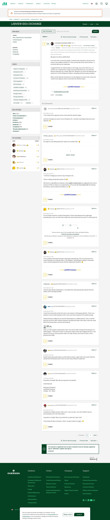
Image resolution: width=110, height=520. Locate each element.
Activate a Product (88, 487)
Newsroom (68, 487)
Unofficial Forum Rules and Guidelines (70, 234)
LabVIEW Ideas (34, 19)
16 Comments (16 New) (89, 45)
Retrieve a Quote (51, 483)
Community (17, 19)
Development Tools (18, 75)
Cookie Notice (26, 516)
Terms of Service (51, 487)
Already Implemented (19, 129)
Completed (16, 54)
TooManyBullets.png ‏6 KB (61, 91)
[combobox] (73, 31)
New (14, 37)
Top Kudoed (27, 37)
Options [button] (45, 36)
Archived (16, 131)
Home (10, 19)
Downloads (86, 477)
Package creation (18, 93)
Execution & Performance (20, 78)
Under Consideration (19, 115)
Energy (30, 489)
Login (91, 24)
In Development (17, 40)
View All (25, 138)
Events (66, 493)
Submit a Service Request (90, 490)
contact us (45, 13)
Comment (51, 451)
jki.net (73, 155)
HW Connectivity (17, 84)
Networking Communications (20, 90)
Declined (15, 49)
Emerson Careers (70, 483)
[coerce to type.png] (47, 327)
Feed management (18, 81)
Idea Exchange (25, 19)
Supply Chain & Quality (71, 490)
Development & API (18, 71)
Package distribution (18, 96)
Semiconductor (32, 499)
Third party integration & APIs (20, 99)
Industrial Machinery (34, 492)
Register (85, 24)
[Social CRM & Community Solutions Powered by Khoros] (93, 458)
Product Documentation (90, 480)
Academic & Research (34, 477)
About (66, 480)
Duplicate (15, 52)
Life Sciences (32, 496)
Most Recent (20, 37)
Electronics (31, 486)
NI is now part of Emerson (72, 477)
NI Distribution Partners (53, 477)
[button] (44, 43)
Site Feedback (87, 493)
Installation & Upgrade (19, 87)
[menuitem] (13, 4)
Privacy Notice (52, 514)
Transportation (32, 502)
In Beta (15, 42)
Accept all (79, 514)
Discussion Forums (88, 483)
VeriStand (28, 103)
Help (97, 24)
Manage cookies (68, 514)
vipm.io (68, 155)
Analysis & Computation (19, 68)
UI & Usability (17, 103)
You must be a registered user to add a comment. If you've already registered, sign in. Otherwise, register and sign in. (71, 447)
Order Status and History (53, 480)
